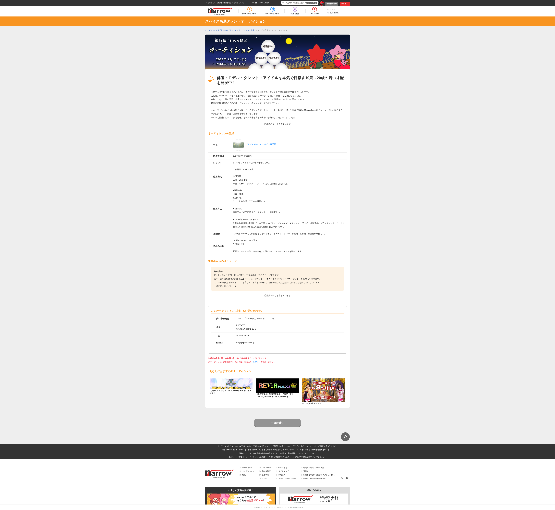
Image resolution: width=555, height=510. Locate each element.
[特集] (295, 11)
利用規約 (281, 475)
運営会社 (306, 471)
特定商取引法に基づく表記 (313, 468)
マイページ (266, 468)
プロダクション (248, 471)
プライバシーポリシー (287, 478)
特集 (244, 475)
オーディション (248, 468)
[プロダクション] (273, 11)
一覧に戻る (277, 422)
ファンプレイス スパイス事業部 (261, 144)
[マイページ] (314, 11)
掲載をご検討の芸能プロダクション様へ (319, 475)
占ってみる (312, 3)
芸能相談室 (334, 13)
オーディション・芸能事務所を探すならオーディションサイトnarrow (227, 3)
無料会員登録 (331, 4)
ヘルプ (332, 10)
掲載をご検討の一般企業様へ (314, 478)
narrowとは (282, 468)
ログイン (344, 4)
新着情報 (265, 475)
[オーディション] (249, 11)
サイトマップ (283, 471)
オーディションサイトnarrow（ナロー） (275, 507)
